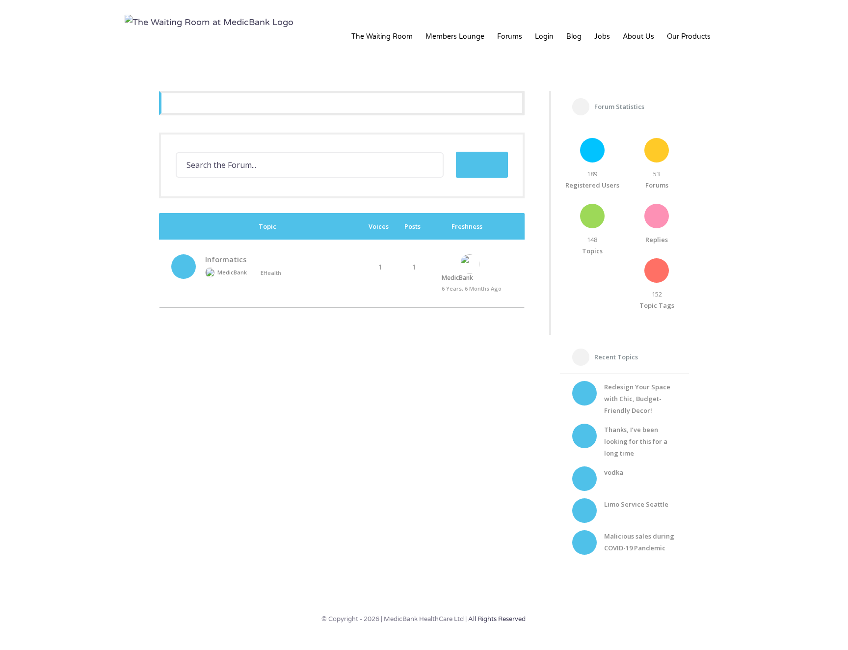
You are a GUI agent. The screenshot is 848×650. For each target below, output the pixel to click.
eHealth (271, 272)
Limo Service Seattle (636, 504)
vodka (613, 472)
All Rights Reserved (497, 619)
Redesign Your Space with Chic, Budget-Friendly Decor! (637, 398)
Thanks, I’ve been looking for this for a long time (635, 441)
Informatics (225, 259)
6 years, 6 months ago (472, 288)
